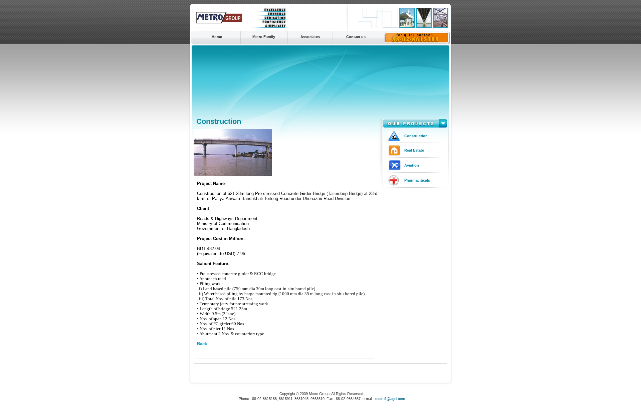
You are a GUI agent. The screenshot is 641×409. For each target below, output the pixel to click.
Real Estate (414, 150)
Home (217, 37)
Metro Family (263, 37)
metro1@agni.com (390, 399)
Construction (416, 136)
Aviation (411, 165)
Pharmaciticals (417, 180)
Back (202, 343)
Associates (310, 37)
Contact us (356, 37)
